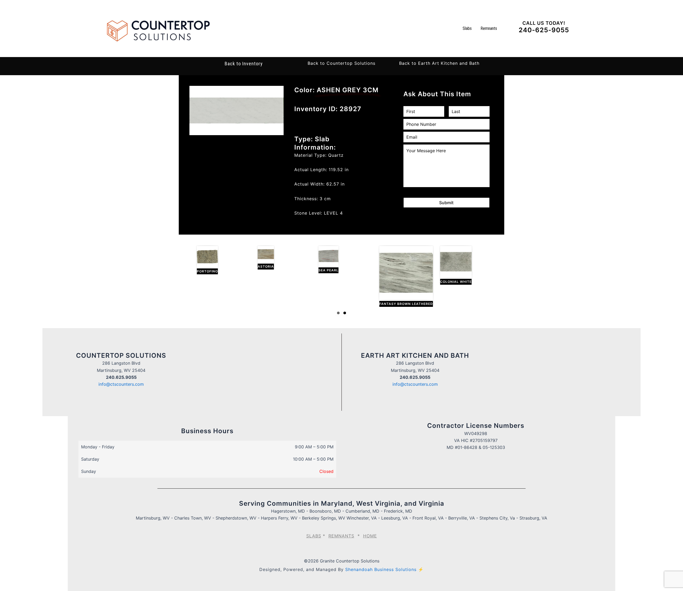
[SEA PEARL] (322, 259)
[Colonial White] (449, 265)
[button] (341, 63)
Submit (446, 202)
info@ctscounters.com (121, 384)
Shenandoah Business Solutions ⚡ (384, 569)
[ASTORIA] (259, 257)
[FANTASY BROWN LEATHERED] (399, 276)
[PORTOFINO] (201, 260)
